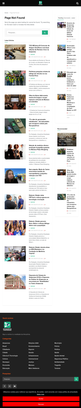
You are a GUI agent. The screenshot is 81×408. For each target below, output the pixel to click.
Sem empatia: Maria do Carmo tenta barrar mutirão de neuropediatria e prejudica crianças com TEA (39, 172)
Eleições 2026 (33, 343)
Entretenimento (34, 346)
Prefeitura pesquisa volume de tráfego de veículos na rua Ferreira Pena (39, 73)
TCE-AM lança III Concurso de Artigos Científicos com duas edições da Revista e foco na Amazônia (39, 48)
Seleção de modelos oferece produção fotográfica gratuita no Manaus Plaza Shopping (39, 147)
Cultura (5, 359)
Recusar (41, 404)
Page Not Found (14, 13)
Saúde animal (59, 356)
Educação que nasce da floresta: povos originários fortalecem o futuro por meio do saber (71, 79)
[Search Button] (45, 32)
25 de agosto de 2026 (36, 57)
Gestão (31, 352)
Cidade (5, 352)
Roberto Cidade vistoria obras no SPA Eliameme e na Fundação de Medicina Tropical (39, 250)
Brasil (5, 346)
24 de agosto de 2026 (36, 230)
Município (58, 343)
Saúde (57, 352)
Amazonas (6, 343)
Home (6, 13)
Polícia (57, 346)
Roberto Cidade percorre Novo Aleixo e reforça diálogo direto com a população (39, 223)
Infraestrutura (33, 356)
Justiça (31, 362)
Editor (33, 54)
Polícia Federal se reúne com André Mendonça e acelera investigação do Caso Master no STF (71, 102)
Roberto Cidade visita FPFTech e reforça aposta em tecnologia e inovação (39, 197)
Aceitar (41, 399)
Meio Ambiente (34, 368)
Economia (6, 365)
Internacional (33, 359)
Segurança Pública (61, 359)
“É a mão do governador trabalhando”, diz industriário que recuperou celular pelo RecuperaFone (39, 122)
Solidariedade (59, 362)
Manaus (31, 365)
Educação (6, 368)
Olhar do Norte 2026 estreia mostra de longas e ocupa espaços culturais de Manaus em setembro (39, 98)
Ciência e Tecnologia (10, 356)
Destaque (6, 362)
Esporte (31, 349)
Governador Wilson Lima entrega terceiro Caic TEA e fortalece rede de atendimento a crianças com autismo (71, 54)
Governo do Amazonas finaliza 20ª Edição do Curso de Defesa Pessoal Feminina (71, 29)
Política (57, 349)
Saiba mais (40, 394)
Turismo (57, 368)
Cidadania (6, 349)
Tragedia (58, 365)
